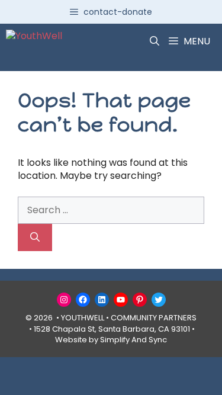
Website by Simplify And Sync (111, 339)
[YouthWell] (34, 41)
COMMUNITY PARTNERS (154, 317)
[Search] (35, 237)
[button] (154, 41)
